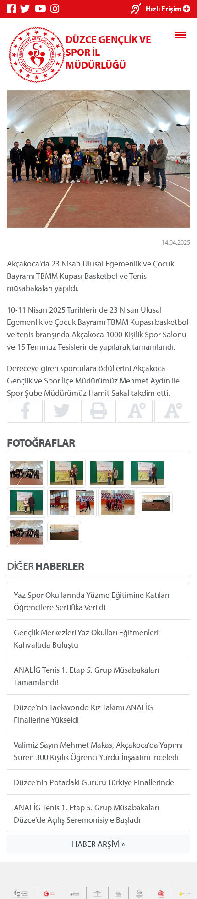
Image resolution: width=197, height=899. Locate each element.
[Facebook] (13, 9)
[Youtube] (42, 9)
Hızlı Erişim (164, 8)
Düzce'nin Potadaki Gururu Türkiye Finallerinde (94, 782)
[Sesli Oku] (138, 9)
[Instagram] (57, 9)
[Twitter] (27, 9)
